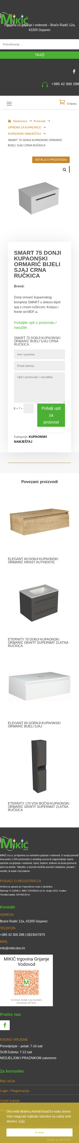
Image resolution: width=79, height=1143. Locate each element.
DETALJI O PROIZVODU (51, 159)
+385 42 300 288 (65, 84)
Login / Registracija (14, 1091)
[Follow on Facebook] (74, 71)
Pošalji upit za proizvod (51, 415)
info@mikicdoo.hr (12, 948)
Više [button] (21, 1121)
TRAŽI (39, 55)
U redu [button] (39, 1132)
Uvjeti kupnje (10, 1101)
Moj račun (7, 1081)
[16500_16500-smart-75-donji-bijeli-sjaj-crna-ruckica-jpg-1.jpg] (39, 195)
